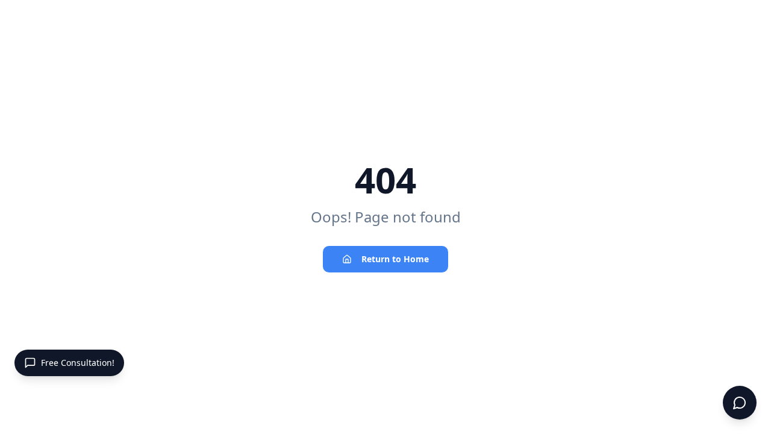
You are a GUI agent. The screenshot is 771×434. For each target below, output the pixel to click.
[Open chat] (740, 403)
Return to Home (395, 259)
